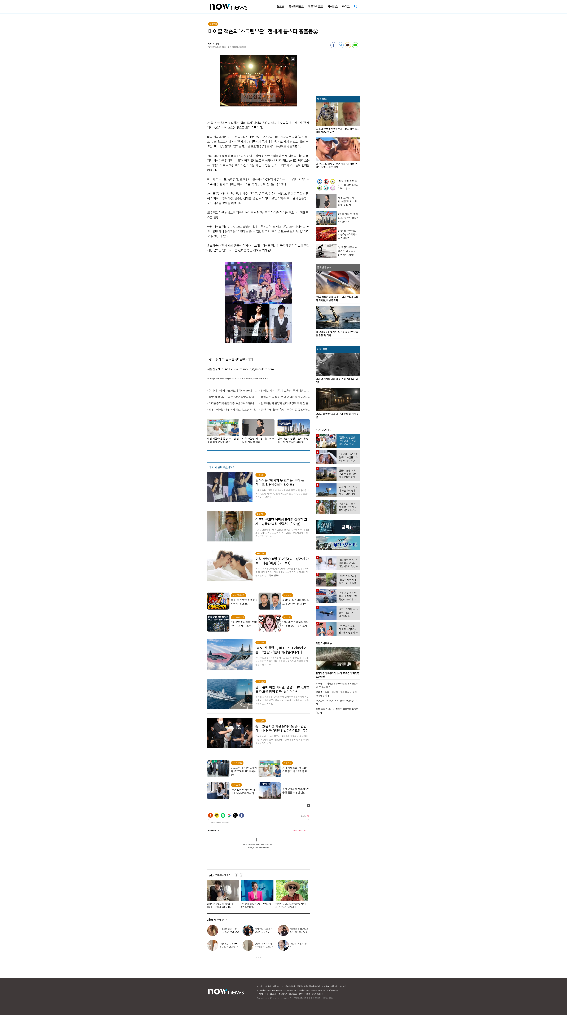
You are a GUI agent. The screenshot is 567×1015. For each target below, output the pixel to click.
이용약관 (276, 986)
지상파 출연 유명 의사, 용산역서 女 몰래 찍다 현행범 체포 (221, 905)
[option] (222, 894)
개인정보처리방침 (288, 986)
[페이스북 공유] (333, 47)
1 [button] (256, 957)
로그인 (259, 986)
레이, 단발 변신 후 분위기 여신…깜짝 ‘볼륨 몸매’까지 (229, 931)
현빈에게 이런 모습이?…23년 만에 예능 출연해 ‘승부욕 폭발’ (299, 946)
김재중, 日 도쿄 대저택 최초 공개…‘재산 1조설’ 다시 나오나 (264, 946)
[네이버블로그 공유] (355, 47)
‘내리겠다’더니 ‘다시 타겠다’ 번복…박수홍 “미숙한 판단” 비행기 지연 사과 (256, 905)
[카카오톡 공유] (348, 47)
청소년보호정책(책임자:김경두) (308, 986)
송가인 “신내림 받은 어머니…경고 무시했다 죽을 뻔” (299, 931)
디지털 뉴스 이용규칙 (330, 986)
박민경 (211, 43)
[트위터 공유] (341, 47)
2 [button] (258, 957)
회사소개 (267, 986)
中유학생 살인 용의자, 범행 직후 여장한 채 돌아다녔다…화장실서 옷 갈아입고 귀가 (290, 906)
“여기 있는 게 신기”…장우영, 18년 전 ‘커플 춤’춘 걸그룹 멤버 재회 (264, 931)
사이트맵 (343, 986)
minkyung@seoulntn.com (257, 369)
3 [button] (260, 957)
